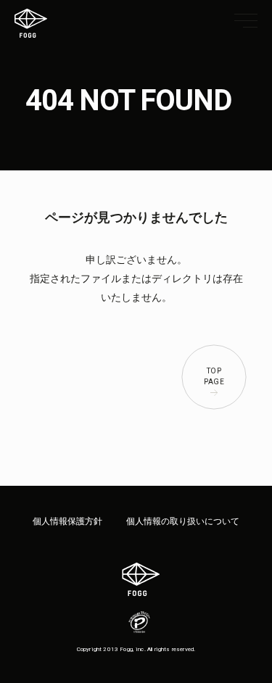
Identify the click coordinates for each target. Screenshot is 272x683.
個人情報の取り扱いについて (182, 521)
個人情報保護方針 (67, 521)
